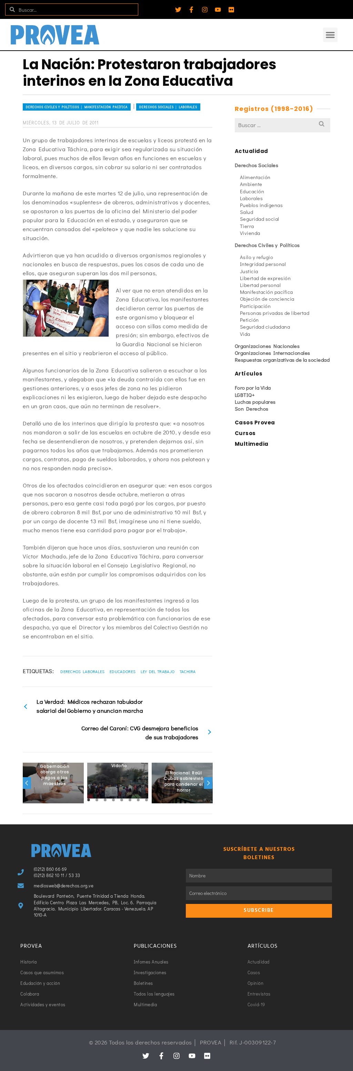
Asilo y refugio (256, 257)
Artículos (249, 373)
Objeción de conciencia (267, 298)
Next (208, 783)
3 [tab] (105, 799)
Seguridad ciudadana (265, 326)
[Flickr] (231, 10)
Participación (255, 305)
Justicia (249, 271)
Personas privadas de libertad (275, 312)
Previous (27, 783)
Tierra (247, 226)
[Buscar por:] (282, 125)
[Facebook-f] (191, 10)
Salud (246, 211)
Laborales (251, 198)
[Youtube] (218, 10)
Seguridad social (259, 218)
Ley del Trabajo (158, 671)
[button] (330, 35)
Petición (249, 319)
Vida (245, 333)
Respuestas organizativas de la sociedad (282, 359)
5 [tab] (121, 799)
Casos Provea (255, 422)
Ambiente (251, 184)
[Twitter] (178, 10)
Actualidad (251, 151)
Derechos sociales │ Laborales (168, 107)
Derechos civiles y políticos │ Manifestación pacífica (77, 107)
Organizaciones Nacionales (267, 345)
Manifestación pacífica (266, 291)
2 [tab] (96, 799)
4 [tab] (113, 799)
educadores (122, 671)
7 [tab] (138, 799)
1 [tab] (88, 799)
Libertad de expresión (265, 278)
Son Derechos (252, 408)
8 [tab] (146, 799)
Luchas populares (255, 401)
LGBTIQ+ (245, 394)
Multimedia (252, 443)
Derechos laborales (82, 671)
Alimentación (255, 177)
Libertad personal (260, 284)
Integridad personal (263, 263)
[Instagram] (205, 10)
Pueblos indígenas (261, 205)
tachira (188, 671)
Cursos (245, 433)
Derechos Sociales (257, 165)
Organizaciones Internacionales (272, 352)
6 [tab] (130, 799)
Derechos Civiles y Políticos (267, 244)
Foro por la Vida (253, 387)
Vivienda (250, 232)
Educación (252, 191)
